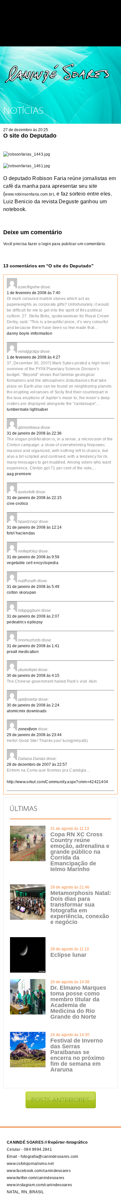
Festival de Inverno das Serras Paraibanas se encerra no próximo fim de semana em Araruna (77, 1055)
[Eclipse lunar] (27, 971)
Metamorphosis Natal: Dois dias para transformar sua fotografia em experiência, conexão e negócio (80, 907)
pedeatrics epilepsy (25, 622)
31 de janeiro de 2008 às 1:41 (33, 646)
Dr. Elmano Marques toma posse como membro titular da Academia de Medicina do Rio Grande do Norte (78, 1002)
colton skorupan (21, 592)
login (46, 244)
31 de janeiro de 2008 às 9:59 (33, 557)
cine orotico (17, 503)
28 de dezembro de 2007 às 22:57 (37, 764)
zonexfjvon (27, 729)
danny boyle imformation (29, 333)
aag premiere (19, 474)
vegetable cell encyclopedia (32, 563)
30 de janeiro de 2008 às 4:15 (33, 675)
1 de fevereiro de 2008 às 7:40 (33, 293)
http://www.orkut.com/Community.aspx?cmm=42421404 (57, 782)
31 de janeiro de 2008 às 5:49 (33, 586)
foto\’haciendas (21, 533)
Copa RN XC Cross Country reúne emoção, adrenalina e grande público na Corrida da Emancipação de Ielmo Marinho (79, 851)
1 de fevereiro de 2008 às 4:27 (33, 357)
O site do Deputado (29, 135)
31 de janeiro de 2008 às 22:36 (34, 433)
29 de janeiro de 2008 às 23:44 (34, 735)
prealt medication (23, 651)
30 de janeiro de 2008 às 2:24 (33, 705)
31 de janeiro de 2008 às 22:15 (34, 497)
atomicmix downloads (27, 711)
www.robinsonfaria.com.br (29, 194)
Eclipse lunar (68, 955)
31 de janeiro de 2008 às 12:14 (34, 527)
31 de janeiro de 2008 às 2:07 (33, 616)
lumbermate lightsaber (27, 409)
